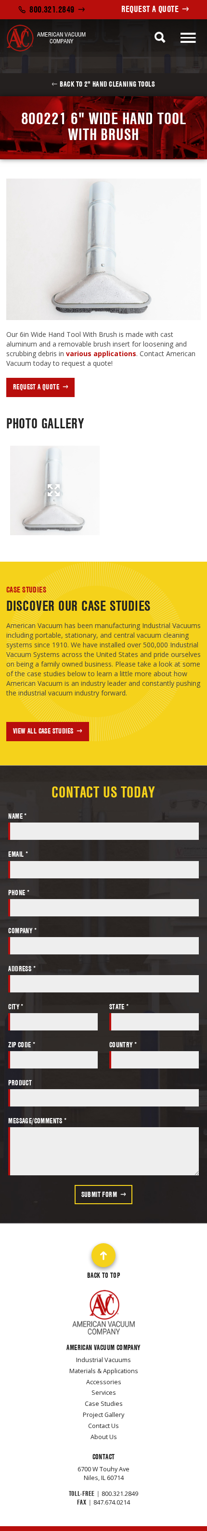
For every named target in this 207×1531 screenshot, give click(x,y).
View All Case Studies (43, 731)
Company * (22, 931)
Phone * (18, 893)
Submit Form (99, 1194)
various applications (101, 353)
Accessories (103, 1382)
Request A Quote (150, 9)
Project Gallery (103, 1415)
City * (15, 1007)
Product (20, 1083)
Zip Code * (21, 1045)
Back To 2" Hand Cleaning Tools (107, 84)
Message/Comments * (37, 1121)
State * (119, 1007)
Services (103, 1393)
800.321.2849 (52, 9)
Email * (18, 854)
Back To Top (103, 1275)
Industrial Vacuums (103, 1360)
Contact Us (103, 1426)
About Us (104, 1437)
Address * (22, 969)
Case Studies (26, 589)
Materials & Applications (103, 1371)
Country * (123, 1045)
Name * (17, 816)
